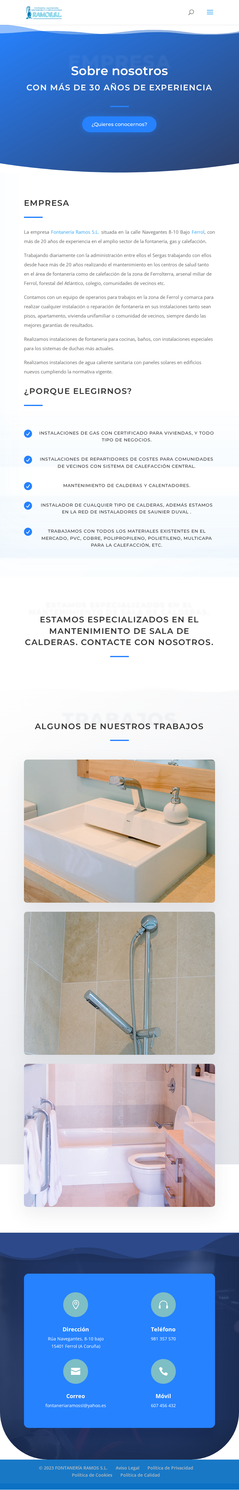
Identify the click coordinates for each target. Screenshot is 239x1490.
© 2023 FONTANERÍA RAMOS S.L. (73, 1468)
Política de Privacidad (170, 1468)
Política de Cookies (92, 1475)
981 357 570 (163, 1339)
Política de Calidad (140, 1475)
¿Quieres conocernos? (119, 124)
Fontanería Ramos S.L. (75, 232)
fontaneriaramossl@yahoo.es (75, 1405)
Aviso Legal (127, 1468)
